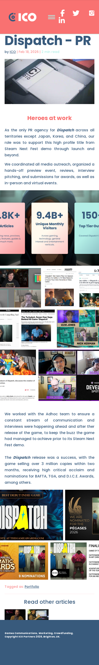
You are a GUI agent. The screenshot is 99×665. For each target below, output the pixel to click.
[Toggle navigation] (51, 17)
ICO (13, 51)
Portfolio (32, 586)
